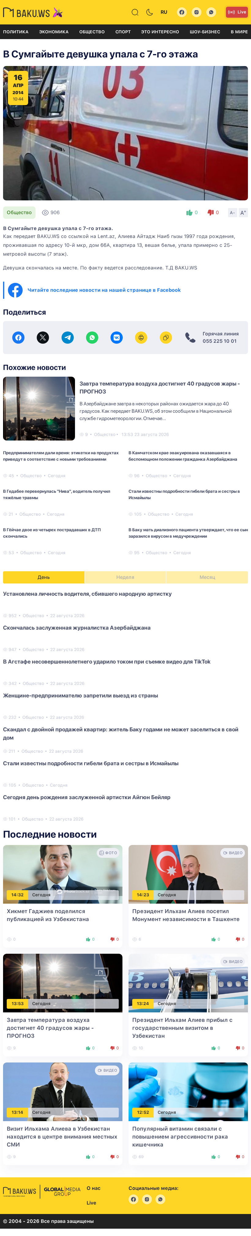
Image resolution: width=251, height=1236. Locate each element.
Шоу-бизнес (205, 31)
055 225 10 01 (220, 341)
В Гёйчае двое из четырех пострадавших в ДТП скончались (52, 533)
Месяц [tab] (207, 577)
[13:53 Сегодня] (62, 983)
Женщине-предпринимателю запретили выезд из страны (80, 695)
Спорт (123, 31)
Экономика (54, 31)
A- (232, 212)
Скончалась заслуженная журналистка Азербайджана (77, 627)
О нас (93, 1188)
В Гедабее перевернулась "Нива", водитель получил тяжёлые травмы (56, 494)
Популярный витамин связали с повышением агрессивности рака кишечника (180, 1136)
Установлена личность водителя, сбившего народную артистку (87, 594)
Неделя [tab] (125, 577)
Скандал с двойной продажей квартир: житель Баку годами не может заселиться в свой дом (120, 733)
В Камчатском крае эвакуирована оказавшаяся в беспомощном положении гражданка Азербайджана (183, 456)
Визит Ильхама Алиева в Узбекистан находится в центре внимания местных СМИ (62, 1136)
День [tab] (44, 577)
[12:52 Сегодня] (188, 1091)
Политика (15, 31)
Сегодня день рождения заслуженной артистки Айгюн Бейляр (86, 797)
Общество (92, 31)
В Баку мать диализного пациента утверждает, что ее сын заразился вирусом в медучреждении (188, 533)
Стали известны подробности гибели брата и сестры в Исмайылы (184, 494)
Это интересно (160, 31)
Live (242, 11)
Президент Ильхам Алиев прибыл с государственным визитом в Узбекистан (182, 1028)
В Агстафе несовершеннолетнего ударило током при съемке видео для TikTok (107, 661)
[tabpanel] (125, 706)
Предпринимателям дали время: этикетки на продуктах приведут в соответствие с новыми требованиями (61, 456)
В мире (239, 31)
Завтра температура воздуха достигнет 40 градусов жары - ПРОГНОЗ (50, 1028)
